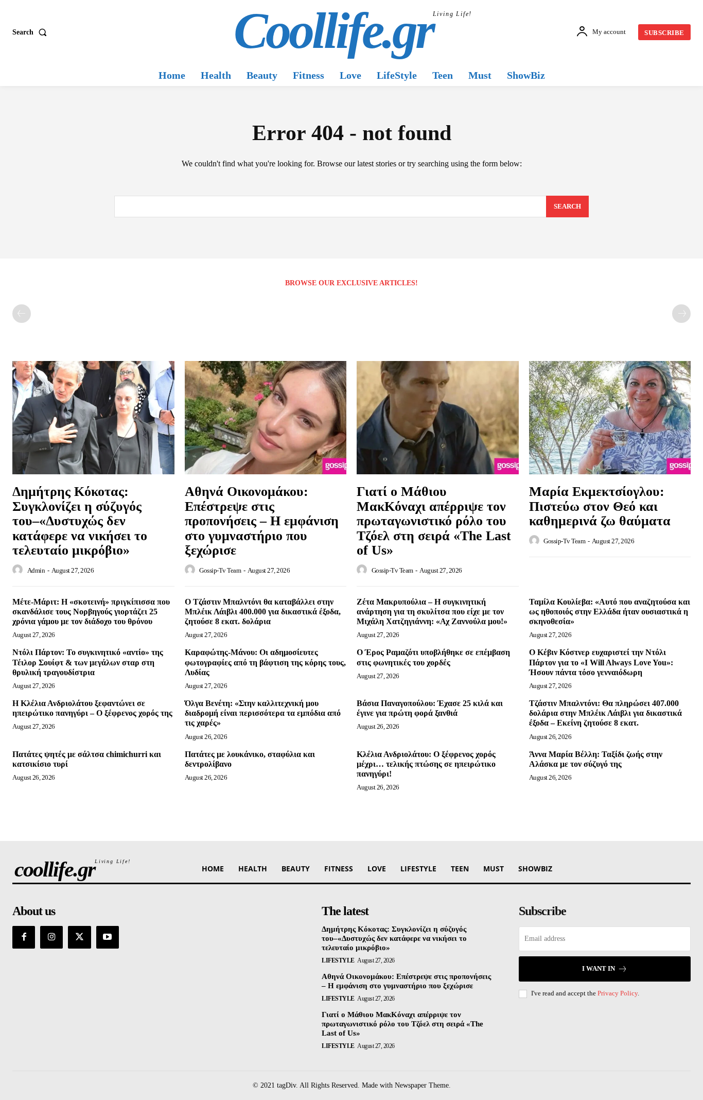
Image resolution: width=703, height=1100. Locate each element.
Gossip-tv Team (220, 570)
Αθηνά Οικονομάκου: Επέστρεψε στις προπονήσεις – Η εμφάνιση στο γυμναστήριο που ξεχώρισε (262, 521)
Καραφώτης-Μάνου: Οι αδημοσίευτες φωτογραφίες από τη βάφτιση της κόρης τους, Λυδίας (265, 662)
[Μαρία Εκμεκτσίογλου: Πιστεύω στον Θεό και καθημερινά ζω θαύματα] (610, 417)
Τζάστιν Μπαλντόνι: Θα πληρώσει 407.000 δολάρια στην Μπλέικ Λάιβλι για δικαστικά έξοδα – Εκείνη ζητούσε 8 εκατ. (605, 713)
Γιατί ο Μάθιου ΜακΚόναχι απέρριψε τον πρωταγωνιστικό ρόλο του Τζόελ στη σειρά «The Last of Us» (434, 521)
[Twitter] (79, 937)
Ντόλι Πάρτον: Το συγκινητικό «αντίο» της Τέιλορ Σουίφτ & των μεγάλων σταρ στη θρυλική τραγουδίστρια (87, 662)
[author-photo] (19, 570)
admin (36, 570)
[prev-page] (21, 313)
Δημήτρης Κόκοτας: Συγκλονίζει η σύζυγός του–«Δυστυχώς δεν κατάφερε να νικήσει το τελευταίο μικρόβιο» (79, 521)
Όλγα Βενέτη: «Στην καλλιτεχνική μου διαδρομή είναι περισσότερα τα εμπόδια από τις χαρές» (263, 713)
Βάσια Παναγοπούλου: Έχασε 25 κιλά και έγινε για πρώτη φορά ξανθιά (430, 708)
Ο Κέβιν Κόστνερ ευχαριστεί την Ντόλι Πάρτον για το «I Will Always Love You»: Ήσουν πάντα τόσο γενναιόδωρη (601, 662)
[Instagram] (51, 937)
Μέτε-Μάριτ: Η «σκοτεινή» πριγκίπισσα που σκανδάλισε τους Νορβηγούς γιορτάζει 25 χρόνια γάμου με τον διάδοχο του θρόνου (91, 611)
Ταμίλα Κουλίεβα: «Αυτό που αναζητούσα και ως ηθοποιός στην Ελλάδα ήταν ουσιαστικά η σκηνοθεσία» (609, 611)
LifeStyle (338, 960)
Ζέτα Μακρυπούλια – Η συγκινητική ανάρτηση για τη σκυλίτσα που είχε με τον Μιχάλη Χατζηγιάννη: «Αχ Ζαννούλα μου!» (432, 611)
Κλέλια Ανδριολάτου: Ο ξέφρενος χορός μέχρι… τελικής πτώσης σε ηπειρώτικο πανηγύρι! (426, 764)
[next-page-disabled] (681, 313)
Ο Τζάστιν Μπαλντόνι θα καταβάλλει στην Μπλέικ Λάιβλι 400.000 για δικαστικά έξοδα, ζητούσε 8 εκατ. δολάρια (263, 611)
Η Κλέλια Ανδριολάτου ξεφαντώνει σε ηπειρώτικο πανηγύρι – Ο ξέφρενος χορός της (92, 708)
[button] (31, 32)
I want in (598, 968)
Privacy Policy (617, 993)
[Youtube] (107, 937)
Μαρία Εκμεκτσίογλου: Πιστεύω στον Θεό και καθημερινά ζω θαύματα (600, 506)
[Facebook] (23, 937)
